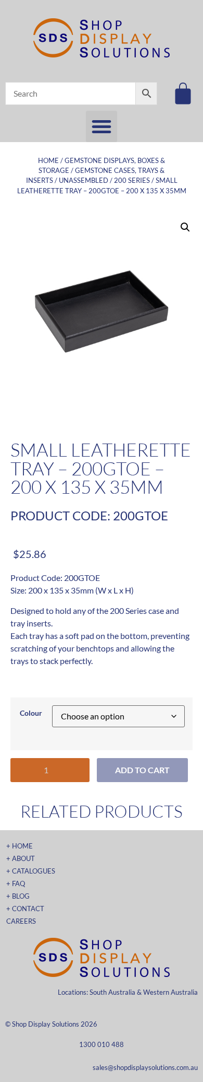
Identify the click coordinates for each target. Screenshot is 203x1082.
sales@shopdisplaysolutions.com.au (145, 1067)
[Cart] (183, 93)
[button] (101, 126)
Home (48, 160)
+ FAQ (15, 883)
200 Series (132, 180)
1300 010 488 (101, 1044)
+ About (20, 858)
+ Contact (25, 908)
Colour (31, 713)
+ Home (19, 846)
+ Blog (18, 896)
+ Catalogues (30, 871)
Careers (21, 921)
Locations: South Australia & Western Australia (128, 992)
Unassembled (83, 180)
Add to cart (142, 770)
